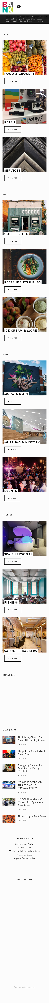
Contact (28, 879)
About (20, 879)
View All (12, 610)
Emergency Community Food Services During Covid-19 (30, 768)
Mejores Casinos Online (24, 858)
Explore (12, 450)
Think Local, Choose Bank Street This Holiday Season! (31, 738)
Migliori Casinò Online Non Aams (24, 851)
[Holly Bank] (24, 889)
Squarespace (29, 987)
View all (12, 338)
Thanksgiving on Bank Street (32, 816)
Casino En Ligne (24, 854)
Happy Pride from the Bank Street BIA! (31, 752)
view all (12, 81)
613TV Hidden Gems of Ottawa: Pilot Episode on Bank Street (30, 802)
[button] (46, 16)
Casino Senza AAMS (24, 844)
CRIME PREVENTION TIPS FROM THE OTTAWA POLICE (30, 785)
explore (12, 401)
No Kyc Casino (24, 847)
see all (12, 498)
